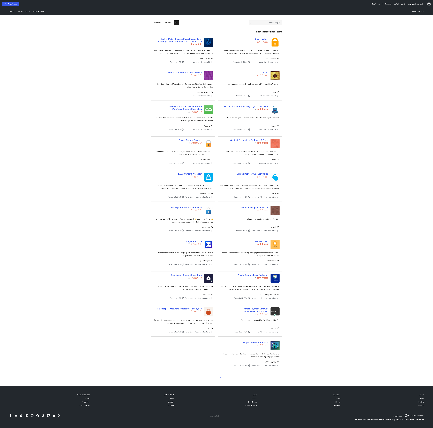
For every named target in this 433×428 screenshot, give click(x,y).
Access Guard (261, 241)
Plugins (338, 402)
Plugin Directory (418, 11)
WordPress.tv (251, 405)
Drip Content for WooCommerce (252, 174)
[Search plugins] (251, 22)
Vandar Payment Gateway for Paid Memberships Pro (255, 310)
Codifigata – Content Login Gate (186, 275)
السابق (220, 377)
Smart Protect (261, 39)
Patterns (337, 405)
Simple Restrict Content (190, 140)
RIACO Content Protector (189, 174)
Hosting (421, 402)
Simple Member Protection (255, 342)
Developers (252, 402)
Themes (337, 398)
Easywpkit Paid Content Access (186, 207)
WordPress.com (83, 395)
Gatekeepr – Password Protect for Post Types (179, 309)
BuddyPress (84, 405)
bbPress (86, 402)
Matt (87, 398)
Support (254, 398)
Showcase (337, 395)
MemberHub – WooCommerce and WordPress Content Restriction (185, 107)
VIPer (265, 73)
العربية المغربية (397, 416)
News (422, 398)
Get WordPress (10, 4)
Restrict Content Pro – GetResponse (184, 73)
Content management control (254, 207)
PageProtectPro (194, 241)
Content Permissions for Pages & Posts (249, 140)
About (421, 395)
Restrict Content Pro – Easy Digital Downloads (246, 106)
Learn (255, 395)
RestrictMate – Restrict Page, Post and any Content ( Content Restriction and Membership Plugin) (179, 40)
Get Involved (169, 395)
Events (171, 398)
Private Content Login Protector (253, 275)
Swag (171, 405)
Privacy (421, 405)
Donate (170, 402)
